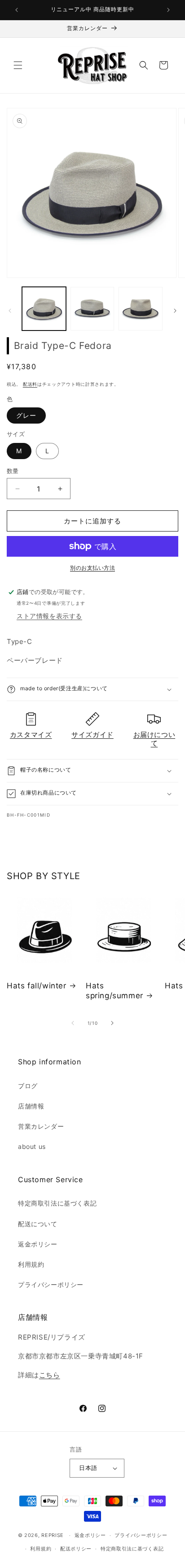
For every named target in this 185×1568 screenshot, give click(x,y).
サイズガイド (92, 734)
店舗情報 (31, 1106)
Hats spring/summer (114, 990)
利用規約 (31, 1264)
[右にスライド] (175, 311)
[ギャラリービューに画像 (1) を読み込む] (44, 309)
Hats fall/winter (36, 985)
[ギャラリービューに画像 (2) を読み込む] (92, 309)
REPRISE (52, 1535)
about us (32, 1146)
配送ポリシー (76, 1549)
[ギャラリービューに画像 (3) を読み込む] (141, 309)
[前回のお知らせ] (16, 10)
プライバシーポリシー (51, 1284)
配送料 (30, 384)
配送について (37, 1224)
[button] (18, 65)
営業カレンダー (41, 1126)
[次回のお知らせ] (168, 10)
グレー (26, 415)
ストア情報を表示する (49, 616)
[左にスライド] (10, 311)
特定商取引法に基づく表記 (57, 1203)
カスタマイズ (31, 734)
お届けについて (154, 739)
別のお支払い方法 (92, 567)
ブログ (28, 1086)
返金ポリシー (37, 1244)
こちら (49, 1375)
